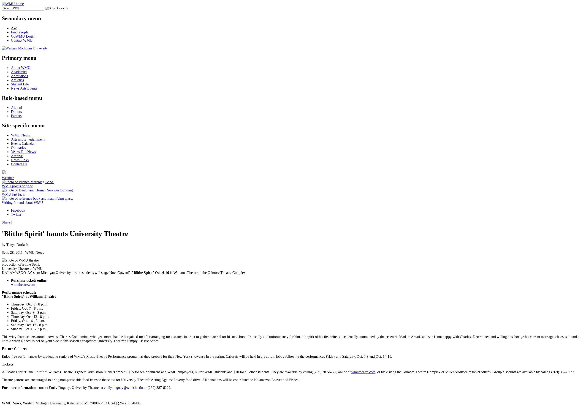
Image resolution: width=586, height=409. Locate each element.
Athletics (17, 80)
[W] (13, 4)
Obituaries (18, 148)
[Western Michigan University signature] (25, 48)
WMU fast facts (13, 194)
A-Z (14, 28)
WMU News (20, 135)
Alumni (16, 107)
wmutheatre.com (23, 284)
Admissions (19, 76)
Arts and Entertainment (27, 139)
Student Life (20, 84)
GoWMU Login (23, 36)
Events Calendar (23, 143)
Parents (16, 116)
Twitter (16, 214)
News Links (20, 160)
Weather (8, 178)
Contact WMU (22, 40)
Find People (19, 32)
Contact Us (19, 164)
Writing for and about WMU (22, 202)
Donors (16, 112)
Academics (19, 72)
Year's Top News (23, 152)
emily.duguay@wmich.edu (123, 388)
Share (6, 222)
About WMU (20, 68)
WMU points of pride (17, 186)
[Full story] (28, 182)
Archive (17, 156)
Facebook (18, 210)
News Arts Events (24, 88)
